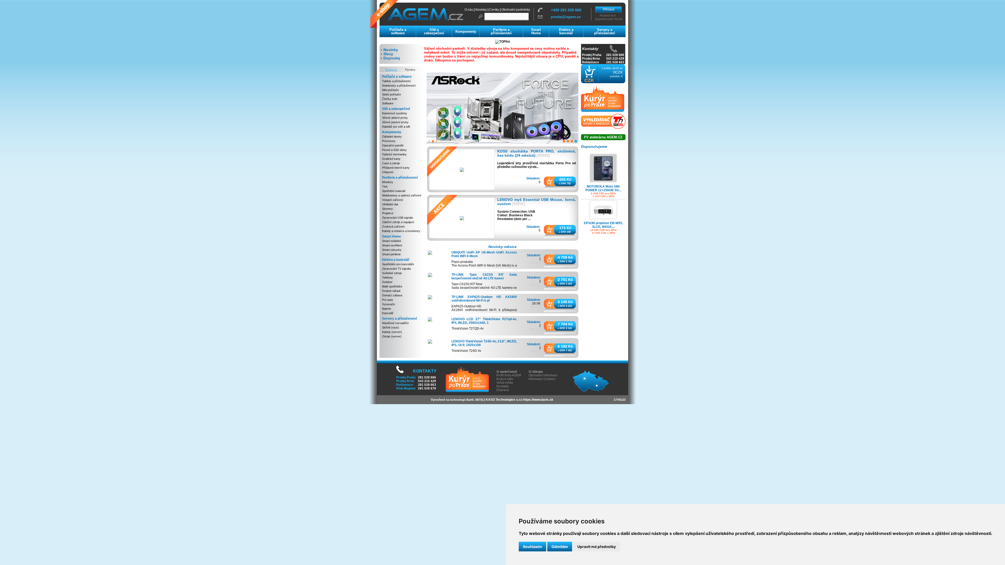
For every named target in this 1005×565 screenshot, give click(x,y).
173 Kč (565, 227)
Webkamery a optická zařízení (401, 195)
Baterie (386, 308)
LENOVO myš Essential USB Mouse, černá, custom (536, 201)
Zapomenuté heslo (608, 19)
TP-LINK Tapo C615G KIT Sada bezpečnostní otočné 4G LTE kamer (484, 276)
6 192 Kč (565, 346)
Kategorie (391, 69)
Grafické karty (391, 158)
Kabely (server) (392, 332)
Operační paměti (392, 145)
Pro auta (387, 299)
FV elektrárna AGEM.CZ (603, 137)
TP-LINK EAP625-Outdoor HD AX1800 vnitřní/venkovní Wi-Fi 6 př (484, 298)
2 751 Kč (565, 279)
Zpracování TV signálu (396, 268)
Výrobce (410, 69)
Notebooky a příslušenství (399, 85)
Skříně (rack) (390, 327)
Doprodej (391, 58)
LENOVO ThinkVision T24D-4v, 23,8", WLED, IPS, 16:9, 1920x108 (484, 343)
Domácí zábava (392, 295)
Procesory (388, 141)
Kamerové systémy (394, 113)
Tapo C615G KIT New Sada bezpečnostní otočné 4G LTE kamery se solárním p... (484, 287)
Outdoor (387, 282)
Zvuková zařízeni (393, 226)
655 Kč (565, 179)
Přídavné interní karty (396, 167)
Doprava (502, 390)
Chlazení (387, 172)
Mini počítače (390, 90)
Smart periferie (391, 254)
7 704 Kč (565, 324)
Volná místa (504, 383)
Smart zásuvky (391, 249)
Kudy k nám (504, 379)
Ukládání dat (390, 204)
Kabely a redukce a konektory (401, 231)
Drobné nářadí (391, 290)
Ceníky (494, 10)
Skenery (387, 208)
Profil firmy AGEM (508, 375)
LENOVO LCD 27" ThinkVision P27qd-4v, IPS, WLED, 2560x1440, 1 (484, 321)
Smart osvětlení (392, 245)
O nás (469, 10)
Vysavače (388, 304)
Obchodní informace (543, 375)
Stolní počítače (391, 94)
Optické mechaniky (394, 154)
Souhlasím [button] (532, 546)
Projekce (387, 213)
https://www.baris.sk (538, 400)
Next (436, 141)
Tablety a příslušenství (396, 81)
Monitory (387, 182)
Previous (429, 141)
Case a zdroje (391, 163)
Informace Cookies (542, 379)
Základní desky (392, 136)
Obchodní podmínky (515, 10)
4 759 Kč (565, 257)
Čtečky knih (389, 98)
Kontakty (502, 386)
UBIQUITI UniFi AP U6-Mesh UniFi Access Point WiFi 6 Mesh (484, 254)
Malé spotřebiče (392, 286)
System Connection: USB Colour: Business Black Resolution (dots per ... (516, 215)
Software (387, 103)
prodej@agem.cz (566, 17)
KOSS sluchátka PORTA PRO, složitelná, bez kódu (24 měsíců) (536, 153)
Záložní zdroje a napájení (398, 222)
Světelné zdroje (392, 273)
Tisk (385, 186)
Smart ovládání (391, 240)
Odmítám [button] (559, 546)
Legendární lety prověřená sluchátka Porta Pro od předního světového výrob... (536, 165)
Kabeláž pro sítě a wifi (396, 126)
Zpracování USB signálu (397, 217)
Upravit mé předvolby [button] (596, 546)
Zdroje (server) (391, 336)
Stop (433, 141)
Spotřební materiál (393, 191)
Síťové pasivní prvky (395, 122)
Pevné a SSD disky (394, 149)
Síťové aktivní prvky (395, 117)
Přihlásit (608, 9)
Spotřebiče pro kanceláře (398, 264)
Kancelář (387, 313)
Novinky (481, 10)
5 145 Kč (565, 301)
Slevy (388, 54)
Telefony (387, 277)
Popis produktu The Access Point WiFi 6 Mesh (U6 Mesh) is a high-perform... (484, 265)
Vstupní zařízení (392, 199)
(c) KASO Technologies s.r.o (501, 400)
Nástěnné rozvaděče (395, 323)
